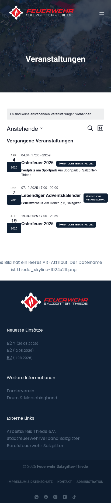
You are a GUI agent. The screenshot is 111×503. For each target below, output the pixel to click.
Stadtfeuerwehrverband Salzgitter (43, 438)
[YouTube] (65, 497)
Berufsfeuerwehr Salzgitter (35, 446)
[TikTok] (74, 497)
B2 (9, 350)
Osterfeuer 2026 (37, 162)
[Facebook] (46, 497)
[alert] (56, 114)
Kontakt (64, 482)
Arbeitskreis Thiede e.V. (31, 431)
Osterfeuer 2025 (37, 223)
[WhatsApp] (36, 497)
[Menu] (101, 12)
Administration (90, 482)
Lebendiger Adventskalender (51, 195)
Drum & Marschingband (32, 398)
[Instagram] (55, 497)
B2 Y (11, 343)
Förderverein (20, 391)
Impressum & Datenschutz (30, 482)
